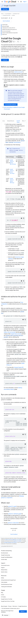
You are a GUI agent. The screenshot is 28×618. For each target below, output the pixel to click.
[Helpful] (9, 18)
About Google (4, 606)
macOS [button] (18, 120)
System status (4, 572)
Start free (5, 9)
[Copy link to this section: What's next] (11, 503)
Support (3, 567)
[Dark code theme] (21, 197)
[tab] (3, 120)
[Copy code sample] (24, 197)
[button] (15, 86)
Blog (2, 592)
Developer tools (16, 13)
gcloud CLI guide (12, 506)
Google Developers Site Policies (10, 542)
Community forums (5, 565)
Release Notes (4, 569)
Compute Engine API (19, 367)
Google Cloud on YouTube (6, 599)
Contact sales (4, 559)
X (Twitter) (3, 596)
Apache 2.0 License (17, 541)
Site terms (15, 606)
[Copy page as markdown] (18, 41)
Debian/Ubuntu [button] (10, 120)
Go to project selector (10, 104)
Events (2, 594)
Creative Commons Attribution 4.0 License (13, 539)
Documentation (8, 13)
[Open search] (18, 1)
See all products (4, 552)
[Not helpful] (11, 18)
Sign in (24, 1)
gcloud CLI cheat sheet (13, 522)
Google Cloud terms (22, 606)
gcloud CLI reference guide (14, 513)
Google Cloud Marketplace (6, 557)
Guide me (5, 60)
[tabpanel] (14, 207)
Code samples (4, 582)
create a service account (9, 332)
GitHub (2, 577)
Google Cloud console (16, 333)
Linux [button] (3, 120)
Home (2, 13)
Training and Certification (6, 586)
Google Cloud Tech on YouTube (7, 601)
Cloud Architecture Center (6, 584)
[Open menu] (2, 1)
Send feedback (6, 21)
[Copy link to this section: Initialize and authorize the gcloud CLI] (5, 299)
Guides (13, 15)
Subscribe (23, 611)
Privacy (9, 606)
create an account (18, 72)
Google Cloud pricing (5, 555)
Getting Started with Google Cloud (8, 580)
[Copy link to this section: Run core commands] (17, 395)
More (23, 120)
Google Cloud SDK (9, 6)
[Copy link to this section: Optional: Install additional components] (11, 489)
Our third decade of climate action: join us (11, 608)
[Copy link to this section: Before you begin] (15, 67)
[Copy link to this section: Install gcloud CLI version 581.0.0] (2, 116)
